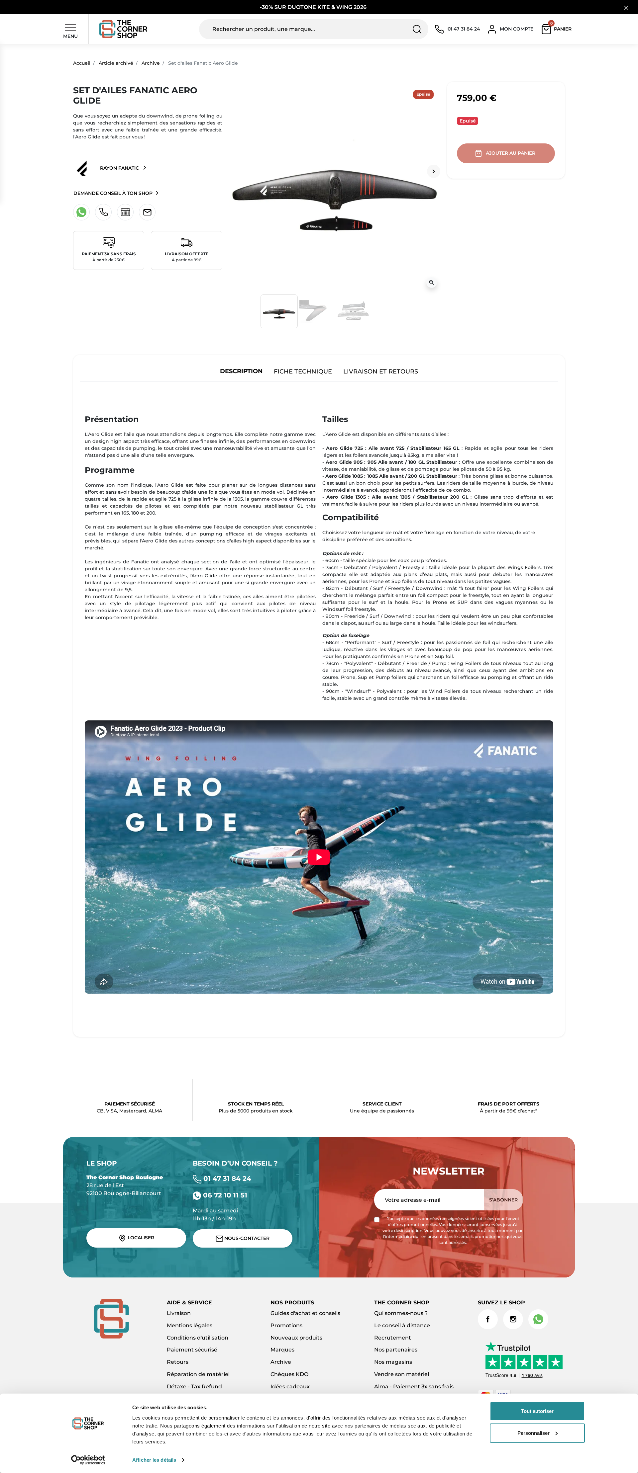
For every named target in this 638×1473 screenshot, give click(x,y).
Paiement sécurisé (192, 1350)
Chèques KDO (289, 1374)
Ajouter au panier (510, 153)
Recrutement (392, 1338)
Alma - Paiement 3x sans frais (414, 1386)
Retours (177, 1362)
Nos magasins (393, 1362)
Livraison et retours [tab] (380, 371)
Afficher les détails (154, 1460)
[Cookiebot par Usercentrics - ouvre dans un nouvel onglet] (88, 1460)
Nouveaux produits (296, 1338)
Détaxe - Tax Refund (194, 1386)
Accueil (81, 63)
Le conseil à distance (402, 1325)
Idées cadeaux (290, 1386)
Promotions (286, 1325)
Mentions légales (189, 1325)
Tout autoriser (537, 1411)
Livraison (179, 1313)
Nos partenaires (395, 1350)
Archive (151, 63)
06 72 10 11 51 (224, 1195)
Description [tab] (241, 371)
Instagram (513, 1319)
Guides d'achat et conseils (305, 1313)
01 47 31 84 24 (226, 1179)
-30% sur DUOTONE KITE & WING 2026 (314, 7)
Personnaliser (533, 1432)
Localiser (140, 1238)
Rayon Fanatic (119, 168)
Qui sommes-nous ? (401, 1313)
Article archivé (116, 63)
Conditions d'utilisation (197, 1338)
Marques (282, 1350)
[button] (558, 29)
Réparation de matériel (198, 1374)
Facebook (488, 1319)
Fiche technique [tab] (303, 371)
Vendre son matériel (401, 1374)
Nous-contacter (246, 1238)
